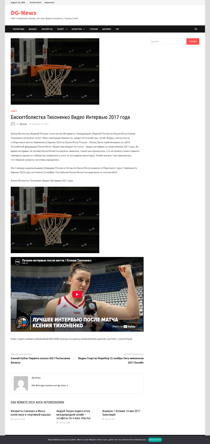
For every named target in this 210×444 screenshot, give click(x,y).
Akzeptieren (155, 439)
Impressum (49, 2)
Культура (77, 29)
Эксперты (47, 29)
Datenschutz (35, 2)
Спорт (60, 29)
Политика (18, 29)
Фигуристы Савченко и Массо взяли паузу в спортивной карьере (31, 412)
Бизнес (33, 29)
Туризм (93, 29)
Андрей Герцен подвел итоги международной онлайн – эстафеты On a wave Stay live (73, 414)
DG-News (23, 13)
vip (117, 29)
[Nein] (206, 439)
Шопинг (106, 29)
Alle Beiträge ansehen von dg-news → (50, 385)
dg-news (23, 124)
